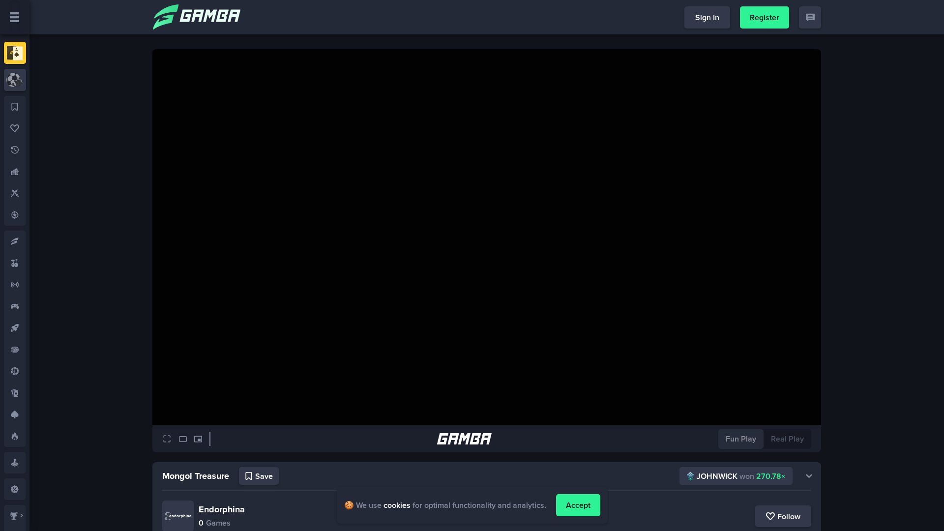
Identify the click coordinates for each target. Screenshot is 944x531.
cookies (397, 505)
